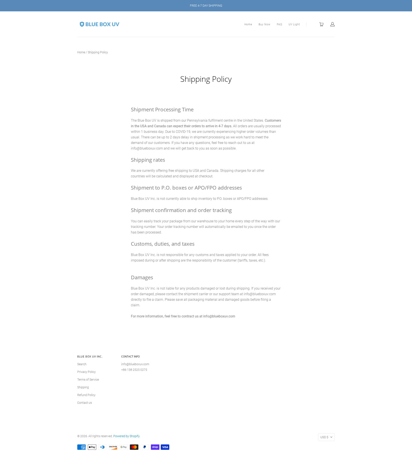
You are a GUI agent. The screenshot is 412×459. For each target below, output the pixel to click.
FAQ (279, 24)
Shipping (83, 387)
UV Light (294, 24)
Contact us (84, 402)
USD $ (324, 437)
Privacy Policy (86, 372)
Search (81, 364)
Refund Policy (86, 395)
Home (248, 24)
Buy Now (264, 24)
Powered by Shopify (126, 436)
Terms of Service (88, 379)
